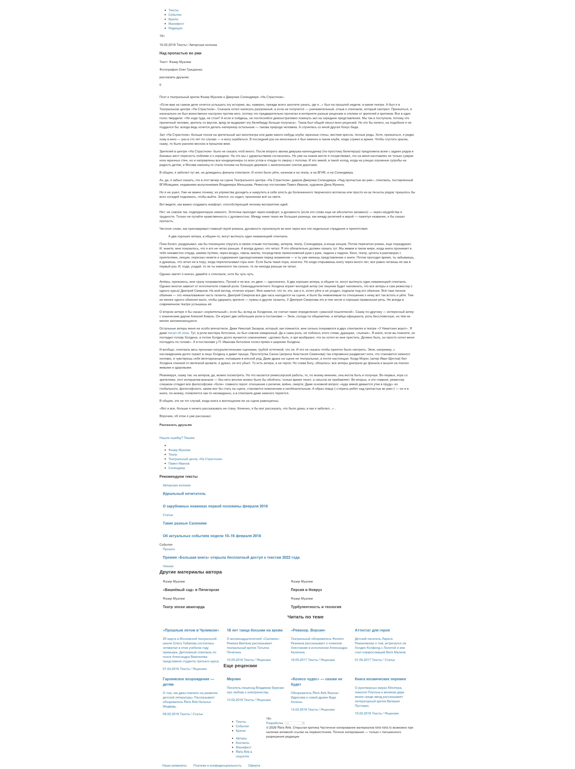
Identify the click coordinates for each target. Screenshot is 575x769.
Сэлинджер (176, 467)
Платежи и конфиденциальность (217, 765)
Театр (172, 454)
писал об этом (178, 332)
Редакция (175, 28)
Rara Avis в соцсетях (244, 753)
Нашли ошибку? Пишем (177, 437)
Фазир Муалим (179, 449)
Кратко (173, 19)
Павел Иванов (178, 463)
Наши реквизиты (174, 765)
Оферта (254, 765)
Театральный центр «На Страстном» (195, 458)
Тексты (173, 10)
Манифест (176, 23)
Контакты (242, 742)
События (174, 14)
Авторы (241, 738)
